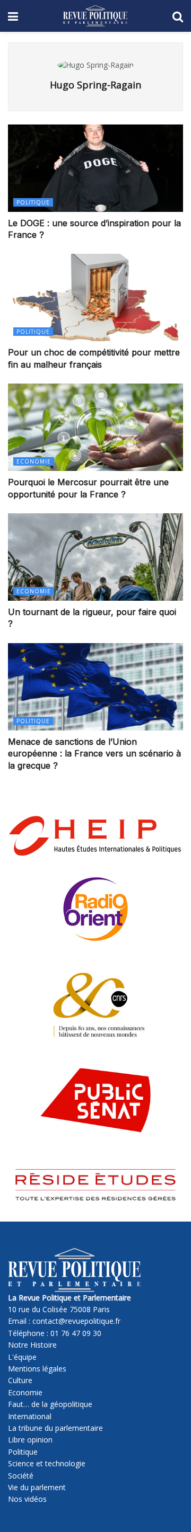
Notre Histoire (32, 1345)
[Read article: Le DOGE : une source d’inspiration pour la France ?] (95, 168)
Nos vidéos (27, 1499)
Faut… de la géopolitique (50, 1404)
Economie (33, 461)
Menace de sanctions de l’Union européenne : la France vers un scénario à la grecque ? (94, 753)
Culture (20, 1380)
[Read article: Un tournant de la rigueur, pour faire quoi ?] (95, 557)
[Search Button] (177, 16)
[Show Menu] (13, 16)
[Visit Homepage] (95, 15)
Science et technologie (46, 1463)
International (29, 1416)
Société (20, 1476)
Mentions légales (37, 1369)
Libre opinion (30, 1440)
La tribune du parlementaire (55, 1428)
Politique (33, 202)
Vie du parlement (37, 1487)
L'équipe (22, 1357)
